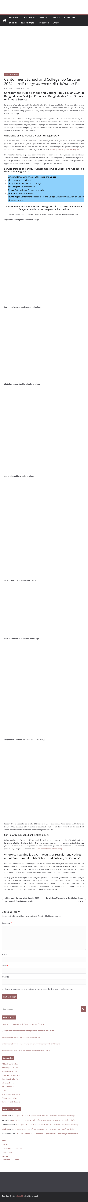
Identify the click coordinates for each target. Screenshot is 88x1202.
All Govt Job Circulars (10, 1068)
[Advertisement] (44, 50)
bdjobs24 (5, 1116)
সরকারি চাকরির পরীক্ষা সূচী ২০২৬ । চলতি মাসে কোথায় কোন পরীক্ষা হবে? (21, 1037)
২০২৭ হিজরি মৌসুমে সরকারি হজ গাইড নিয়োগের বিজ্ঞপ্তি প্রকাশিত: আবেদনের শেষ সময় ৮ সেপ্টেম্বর (28, 1031)
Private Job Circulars (9, 1098)
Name (5, 954)
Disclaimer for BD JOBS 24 (12, 1148)
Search (83, 1009)
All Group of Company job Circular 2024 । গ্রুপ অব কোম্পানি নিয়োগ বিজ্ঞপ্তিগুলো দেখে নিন (23, 900)
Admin (18, 89)
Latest (56, 23)
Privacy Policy (7, 1152)
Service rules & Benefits (11, 1102)
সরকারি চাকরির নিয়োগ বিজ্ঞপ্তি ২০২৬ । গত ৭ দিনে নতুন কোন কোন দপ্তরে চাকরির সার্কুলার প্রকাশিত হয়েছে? (31, 1044)
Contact (5, 1144)
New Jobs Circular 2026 (11, 1094)
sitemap (5, 1156)
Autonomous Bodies (11, 74)
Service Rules (43, 23)
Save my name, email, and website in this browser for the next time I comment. (39, 989)
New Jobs (43, 17)
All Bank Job (69, 17)
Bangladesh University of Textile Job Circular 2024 (64, 900)
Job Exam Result (8, 1087)
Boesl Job (13, 23)
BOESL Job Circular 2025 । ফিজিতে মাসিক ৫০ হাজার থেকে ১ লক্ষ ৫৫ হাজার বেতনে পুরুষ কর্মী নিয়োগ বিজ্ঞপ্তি (43, 1116)
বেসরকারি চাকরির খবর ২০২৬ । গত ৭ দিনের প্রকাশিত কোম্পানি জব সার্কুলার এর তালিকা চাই (26, 1050)
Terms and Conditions (10, 1160)
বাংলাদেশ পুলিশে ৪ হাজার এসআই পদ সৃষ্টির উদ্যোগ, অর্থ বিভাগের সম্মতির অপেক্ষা (23, 1024)
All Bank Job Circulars (10, 1064)
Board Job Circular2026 (10, 1075)
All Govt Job (14, 17)
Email (5, 965)
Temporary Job (27, 23)
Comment (7, 923)
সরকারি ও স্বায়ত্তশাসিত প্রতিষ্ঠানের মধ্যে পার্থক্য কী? (64, 149)
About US (5, 1141)
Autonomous (29, 17)
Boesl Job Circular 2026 (10, 1079)
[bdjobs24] (4, 20)
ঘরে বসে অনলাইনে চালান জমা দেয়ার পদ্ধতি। (50, 849)
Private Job (55, 17)
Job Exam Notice (8, 1083)
